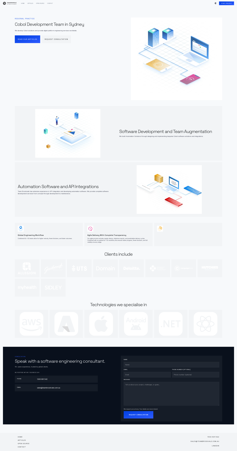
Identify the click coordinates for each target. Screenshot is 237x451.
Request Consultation (56, 39)
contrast (216, 3)
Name (125, 359)
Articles (30, 3)
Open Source (40, 3)
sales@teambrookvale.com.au (48, 388)
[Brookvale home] (10, 3)
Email (126, 369)
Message (127, 379)
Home (23, 3)
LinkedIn (215, 446)
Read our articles (27, 39)
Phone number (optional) (181, 369)
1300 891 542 (42, 379)
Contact (50, 3)
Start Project (226, 3)
